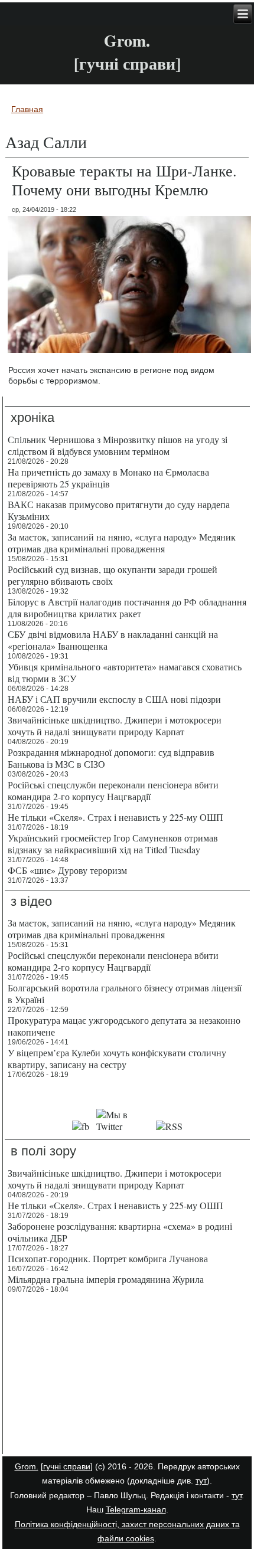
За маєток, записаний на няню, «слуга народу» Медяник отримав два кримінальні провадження (122, 542)
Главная (27, 109)
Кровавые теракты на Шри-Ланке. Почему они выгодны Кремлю (124, 180)
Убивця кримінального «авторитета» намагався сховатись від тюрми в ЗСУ (125, 672)
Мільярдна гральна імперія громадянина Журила (106, 1279)
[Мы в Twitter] (122, 1126)
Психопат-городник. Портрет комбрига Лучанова (108, 1258)
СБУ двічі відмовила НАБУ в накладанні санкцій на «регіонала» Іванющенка (113, 640)
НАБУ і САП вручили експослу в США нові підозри (114, 699)
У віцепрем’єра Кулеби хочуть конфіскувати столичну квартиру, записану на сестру (117, 1058)
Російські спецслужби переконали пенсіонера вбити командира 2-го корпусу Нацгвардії (113, 790)
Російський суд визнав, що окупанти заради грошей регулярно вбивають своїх (112, 575)
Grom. (127, 40)
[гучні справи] (67, 1466)
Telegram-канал (136, 1509)
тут (201, 1480)
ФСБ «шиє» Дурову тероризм (67, 870)
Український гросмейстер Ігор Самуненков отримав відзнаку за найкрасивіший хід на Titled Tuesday (113, 843)
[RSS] (169, 1126)
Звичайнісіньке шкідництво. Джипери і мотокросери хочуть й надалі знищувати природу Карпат (115, 725)
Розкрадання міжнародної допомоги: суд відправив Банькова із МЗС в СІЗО (111, 758)
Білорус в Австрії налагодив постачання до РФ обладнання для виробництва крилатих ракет (127, 607)
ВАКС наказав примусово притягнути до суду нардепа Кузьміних (119, 510)
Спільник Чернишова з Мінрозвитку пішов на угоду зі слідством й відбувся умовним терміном (117, 445)
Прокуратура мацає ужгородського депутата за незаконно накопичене (124, 1026)
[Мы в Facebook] (81, 1126)
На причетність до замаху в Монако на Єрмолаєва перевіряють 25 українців (108, 478)
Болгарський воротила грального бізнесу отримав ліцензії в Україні (125, 993)
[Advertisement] (127, 1375)
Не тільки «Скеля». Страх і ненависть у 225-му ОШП (115, 817)
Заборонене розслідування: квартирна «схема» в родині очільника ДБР (120, 1232)
